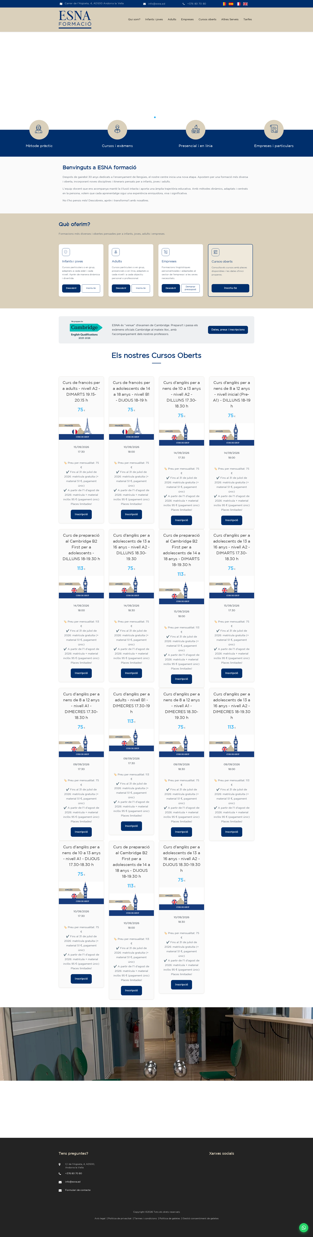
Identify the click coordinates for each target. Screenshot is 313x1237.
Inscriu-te (91, 288)
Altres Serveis (229, 19)
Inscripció (81, 514)
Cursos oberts (207, 19)
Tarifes (247, 19)
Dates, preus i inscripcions (228, 330)
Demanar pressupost (190, 288)
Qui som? (134, 19)
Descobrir (71, 288)
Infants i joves (154, 19)
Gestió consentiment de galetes (201, 1219)
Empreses (187, 19)
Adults (172, 19)
